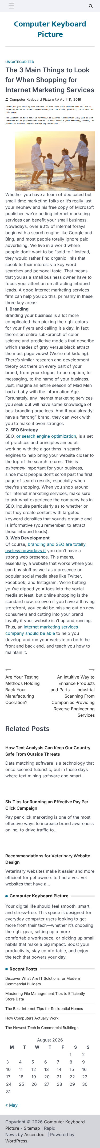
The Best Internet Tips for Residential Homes (44, 1008)
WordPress (16, 1140)
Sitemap (32, 1128)
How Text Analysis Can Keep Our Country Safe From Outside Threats (47, 751)
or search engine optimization (46, 436)
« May (11, 1105)
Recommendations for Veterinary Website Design (47, 859)
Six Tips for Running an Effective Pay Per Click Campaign (46, 805)
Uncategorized (19, 62)
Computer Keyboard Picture (50, 29)
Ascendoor (35, 1134)
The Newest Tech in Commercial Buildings (41, 1027)
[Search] (91, 6)
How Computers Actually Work (32, 1018)
